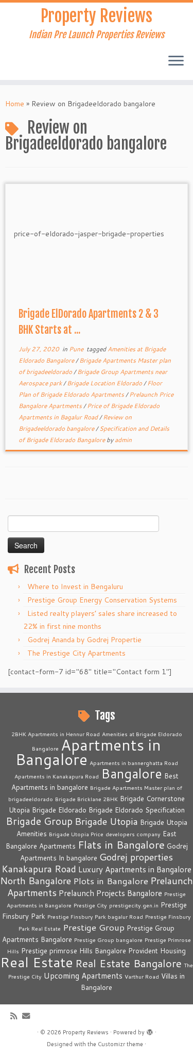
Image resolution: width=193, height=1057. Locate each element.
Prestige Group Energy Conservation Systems (102, 600)
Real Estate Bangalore (128, 963)
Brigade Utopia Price (76, 834)
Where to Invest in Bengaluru (75, 586)
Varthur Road (142, 976)
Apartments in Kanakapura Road (56, 776)
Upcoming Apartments (83, 975)
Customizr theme (120, 1044)
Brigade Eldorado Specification (137, 810)
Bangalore (131, 773)
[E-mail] (28, 1016)
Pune (77, 349)
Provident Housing (157, 950)
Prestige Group (94, 927)
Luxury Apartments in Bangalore (134, 869)
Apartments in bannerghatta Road (134, 763)
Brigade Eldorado (59, 810)
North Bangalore (35, 880)
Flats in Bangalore (121, 844)
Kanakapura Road (39, 868)
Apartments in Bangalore (88, 752)
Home (14, 104)
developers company (133, 834)
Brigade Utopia (106, 821)
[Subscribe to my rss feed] (16, 1016)
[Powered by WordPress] (149, 1030)
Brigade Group (39, 821)
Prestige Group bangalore (108, 940)
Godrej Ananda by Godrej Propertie (84, 640)
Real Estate (36, 961)
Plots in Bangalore (110, 881)
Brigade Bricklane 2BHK (86, 799)
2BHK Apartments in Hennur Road (55, 734)
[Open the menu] (176, 61)
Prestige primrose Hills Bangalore (73, 950)
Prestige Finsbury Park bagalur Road (95, 916)
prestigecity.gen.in (134, 905)
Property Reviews (96, 16)
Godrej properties (136, 857)
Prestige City (90, 905)
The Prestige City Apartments (76, 653)
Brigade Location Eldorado (105, 383)
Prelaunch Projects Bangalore (110, 893)
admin (123, 439)
